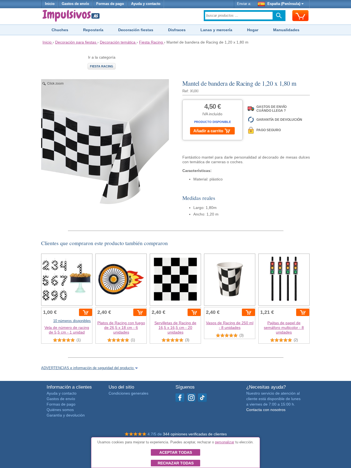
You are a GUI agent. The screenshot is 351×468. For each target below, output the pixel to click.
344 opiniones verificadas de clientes (195, 434)
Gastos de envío (75, 4)
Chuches (60, 30)
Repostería (93, 30)
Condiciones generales (128, 393)
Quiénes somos (60, 409)
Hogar (252, 30)
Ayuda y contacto (145, 4)
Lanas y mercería (216, 30)
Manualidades (286, 30)
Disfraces (177, 30)
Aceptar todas (175, 452)
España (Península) (283, 4)
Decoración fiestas (135, 30)
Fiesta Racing (101, 66)
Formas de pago (110, 4)
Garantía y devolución (66, 415)
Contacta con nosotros (265, 409)
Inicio (50, 4)
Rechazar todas (176, 463)
